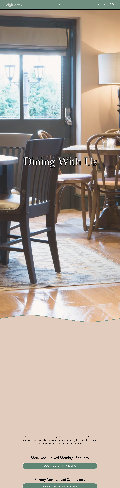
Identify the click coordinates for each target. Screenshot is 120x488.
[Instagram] (113, 4)
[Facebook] (109, 4)
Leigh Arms (13, 4)
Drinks (67, 5)
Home (55, 5)
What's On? (75, 5)
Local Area (92, 5)
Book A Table (102, 5)
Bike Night (83, 5)
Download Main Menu (60, 465)
